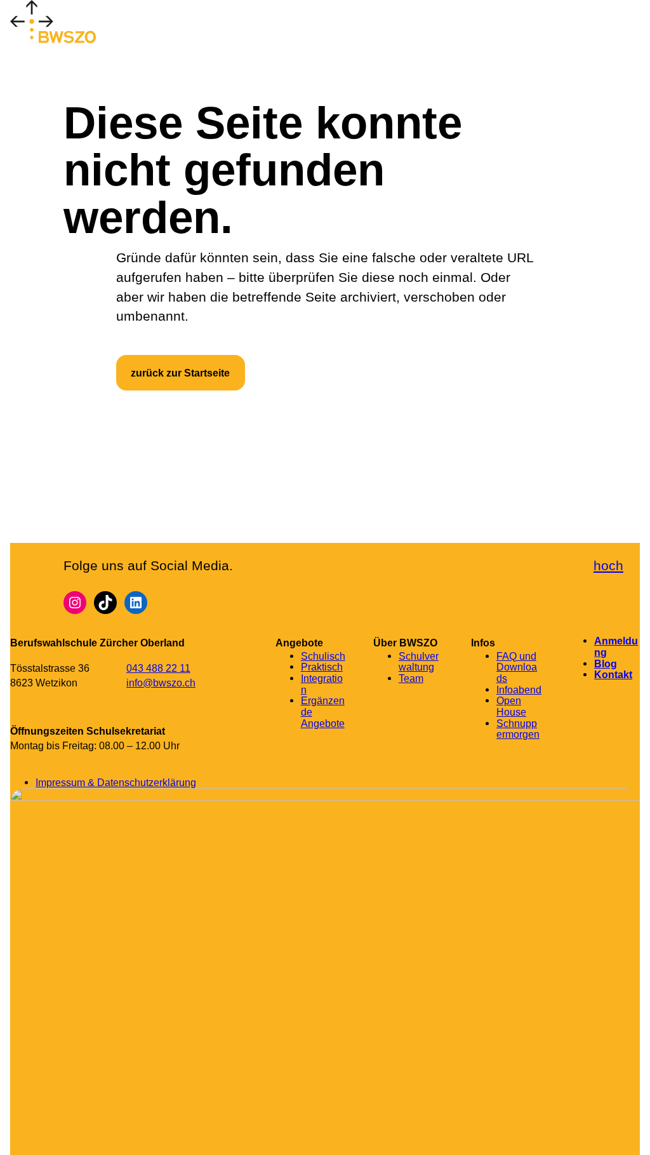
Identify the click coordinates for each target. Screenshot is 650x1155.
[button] (139, 24)
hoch (608, 565)
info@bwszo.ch (161, 682)
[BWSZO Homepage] (60, 24)
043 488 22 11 (158, 668)
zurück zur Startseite (180, 372)
